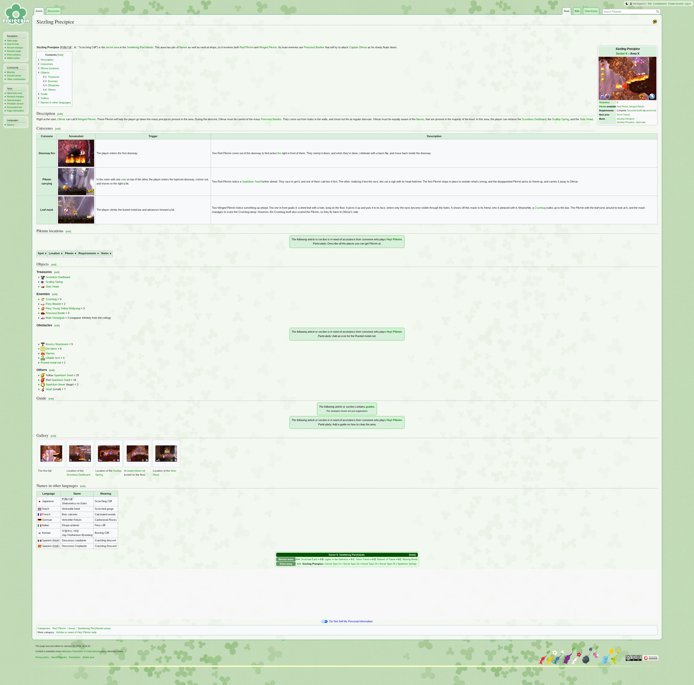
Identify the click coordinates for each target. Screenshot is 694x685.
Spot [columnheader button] (41, 253)
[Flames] (43, 353)
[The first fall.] (51, 453)
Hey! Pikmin (394, 239)
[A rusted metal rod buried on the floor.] (137, 453)
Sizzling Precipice (625, 119)
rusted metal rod (135, 470)
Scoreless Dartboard (534, 119)
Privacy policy (42, 657)
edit (60, 114)
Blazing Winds (410, 559)
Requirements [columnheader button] (87, 253)
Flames (50, 353)
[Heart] (43, 389)
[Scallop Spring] (43, 281)
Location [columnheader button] (54, 253)
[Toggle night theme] (627, 4)
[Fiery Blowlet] (43, 303)
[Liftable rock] (43, 358)
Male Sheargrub (55, 317)
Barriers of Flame (386, 559)
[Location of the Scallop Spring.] (108, 453)
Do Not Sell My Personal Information (350, 621)
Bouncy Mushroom (57, 344)
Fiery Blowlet (53, 303)
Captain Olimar (358, 47)
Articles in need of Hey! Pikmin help (76, 632)
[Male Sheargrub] (43, 317)
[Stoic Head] (43, 286)
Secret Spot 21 (333, 563)
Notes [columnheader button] (105, 253)
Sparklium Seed (251, 181)
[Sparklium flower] (43, 384)
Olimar (61, 119)
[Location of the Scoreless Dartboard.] (80, 453)
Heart (49, 389)
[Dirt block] (43, 348)
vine (123, 179)
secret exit (651, 110)
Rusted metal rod (51, 362)
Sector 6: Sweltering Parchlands (347, 554)
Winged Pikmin (636, 106)
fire (279, 153)
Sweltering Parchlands (140, 47)
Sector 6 (621, 53)
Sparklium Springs (407, 563)
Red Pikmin (622, 106)
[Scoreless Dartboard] (43, 277)
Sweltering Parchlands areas (94, 628)
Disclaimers (74, 657)
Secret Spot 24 (387, 563)
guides (370, 406)
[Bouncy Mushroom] (43, 344)
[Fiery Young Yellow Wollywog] (43, 308)
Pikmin (602, 106)
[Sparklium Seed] (43, 375)
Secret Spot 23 (369, 563)
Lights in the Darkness (336, 559)
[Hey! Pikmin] (655, 21)
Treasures (604, 102)
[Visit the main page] (15, 14)
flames (183, 47)
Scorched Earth (634, 110)
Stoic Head (586, 119)
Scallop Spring (560, 119)
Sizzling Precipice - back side (631, 122)
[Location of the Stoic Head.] (166, 453)
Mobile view (88, 657)
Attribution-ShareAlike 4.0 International (81, 651)
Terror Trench (623, 114)
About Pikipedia (59, 657)
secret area (112, 47)
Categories (44, 628)
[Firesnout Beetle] (43, 313)
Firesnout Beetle (55, 313)
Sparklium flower (55, 384)
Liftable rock (53, 358)
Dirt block (51, 348)
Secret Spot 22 (351, 563)
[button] (411, 555)
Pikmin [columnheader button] (69, 253)
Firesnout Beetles (314, 47)
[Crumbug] (43, 299)
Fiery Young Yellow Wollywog (63, 308)
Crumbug (540, 207)
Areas (71, 628)
